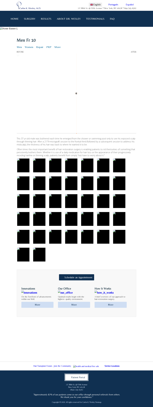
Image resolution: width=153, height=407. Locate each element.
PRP (48, 47)
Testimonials (95, 18)
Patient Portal (78, 377)
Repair (39, 47)
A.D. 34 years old (11, 36)
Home (15, 18)
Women (29, 47)
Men (19, 47)
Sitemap (98, 402)
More (57, 47)
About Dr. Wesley (69, 18)
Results (46, 18)
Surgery (29, 18)
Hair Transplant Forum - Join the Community (52, 366)
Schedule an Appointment (78, 277)
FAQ (112, 18)
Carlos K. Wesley (88, 402)
